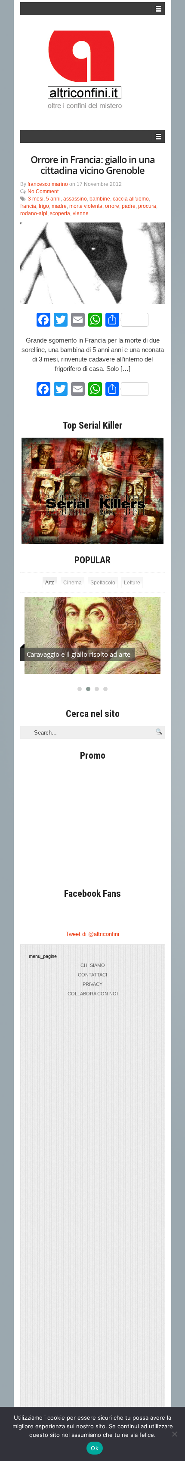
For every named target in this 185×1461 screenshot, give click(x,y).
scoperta (60, 213)
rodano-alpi (33, 213)
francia (28, 206)
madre (59, 206)
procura (147, 206)
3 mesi (35, 199)
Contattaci (92, 974)
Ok (95, 1448)
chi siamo (92, 965)
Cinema (72, 583)
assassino (75, 199)
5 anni (53, 199)
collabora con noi (93, 993)
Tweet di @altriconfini (92, 934)
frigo (44, 206)
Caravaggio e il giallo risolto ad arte (78, 654)
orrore (112, 206)
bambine (99, 199)
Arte (50, 583)
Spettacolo (102, 583)
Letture (132, 583)
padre (129, 206)
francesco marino (48, 184)
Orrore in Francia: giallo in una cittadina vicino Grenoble (93, 164)
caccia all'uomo (131, 199)
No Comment (43, 191)
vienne (81, 213)
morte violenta (85, 206)
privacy (92, 984)
